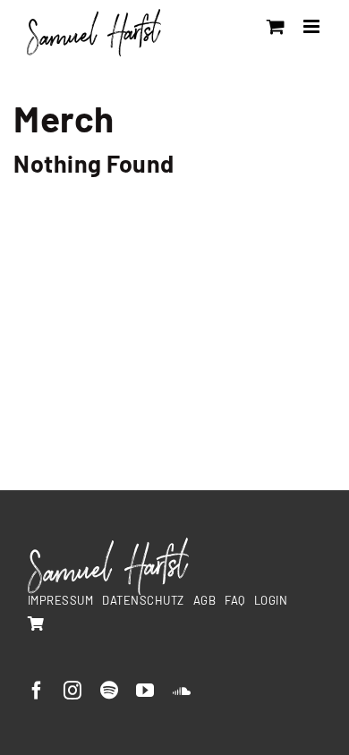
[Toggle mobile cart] (276, 26)
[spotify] (109, 691)
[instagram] (73, 691)
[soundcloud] (182, 691)
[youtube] (145, 691)
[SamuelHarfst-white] (108, 545)
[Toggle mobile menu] (313, 26)
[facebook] (37, 691)
